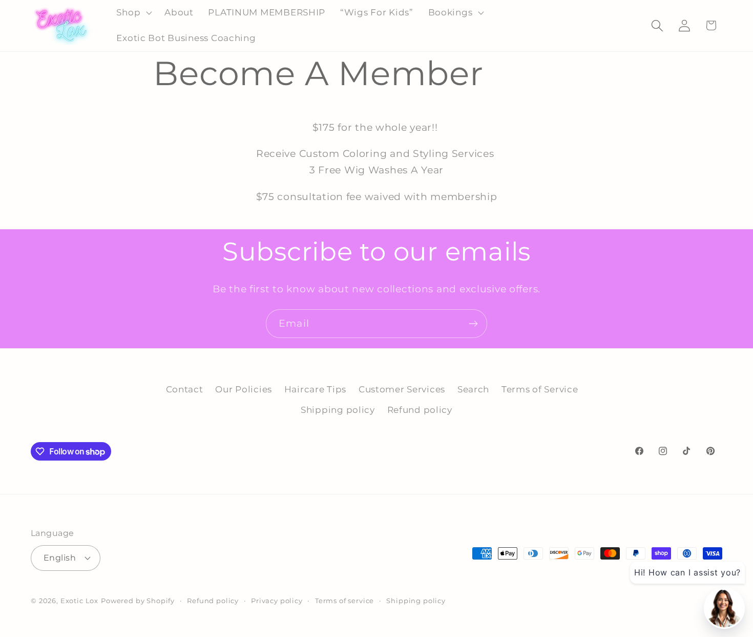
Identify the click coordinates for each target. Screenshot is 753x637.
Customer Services (402, 389)
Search (473, 389)
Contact (184, 389)
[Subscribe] (473, 323)
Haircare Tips (315, 389)
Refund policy (419, 410)
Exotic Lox (79, 600)
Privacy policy (277, 600)
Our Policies (243, 389)
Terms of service (344, 600)
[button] (133, 13)
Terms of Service (539, 389)
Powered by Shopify (138, 600)
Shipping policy (338, 410)
